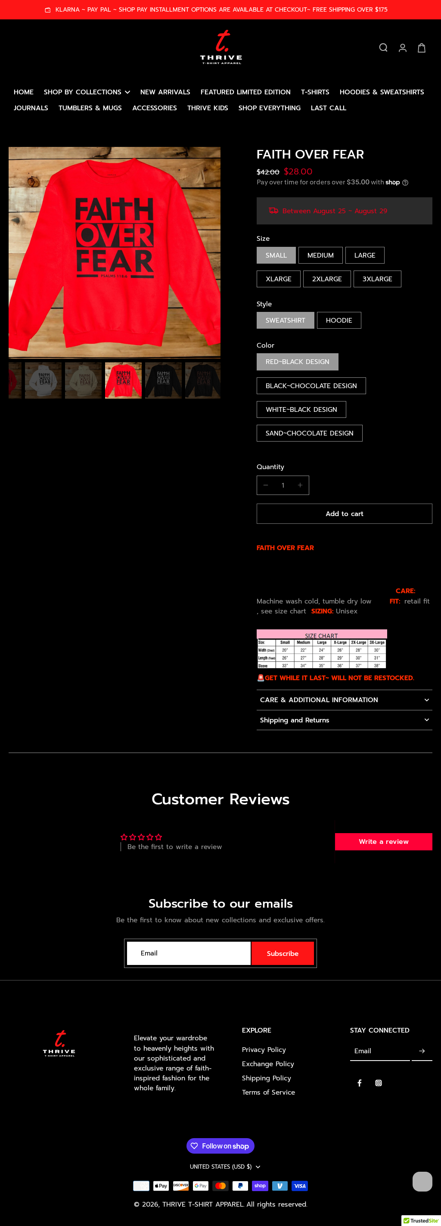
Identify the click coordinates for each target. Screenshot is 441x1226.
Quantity (270, 467)
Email (149, 953)
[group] (114, 253)
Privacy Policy (264, 1049)
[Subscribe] (422, 1051)
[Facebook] (359, 1083)
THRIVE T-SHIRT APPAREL (202, 1204)
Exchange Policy (268, 1063)
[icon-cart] (421, 47)
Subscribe (282, 953)
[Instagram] (378, 1083)
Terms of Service (268, 1092)
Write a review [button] (384, 842)
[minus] (265, 485)
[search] (383, 47)
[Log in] (402, 47)
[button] (344, 514)
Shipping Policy (266, 1078)
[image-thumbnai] (43, 380)
